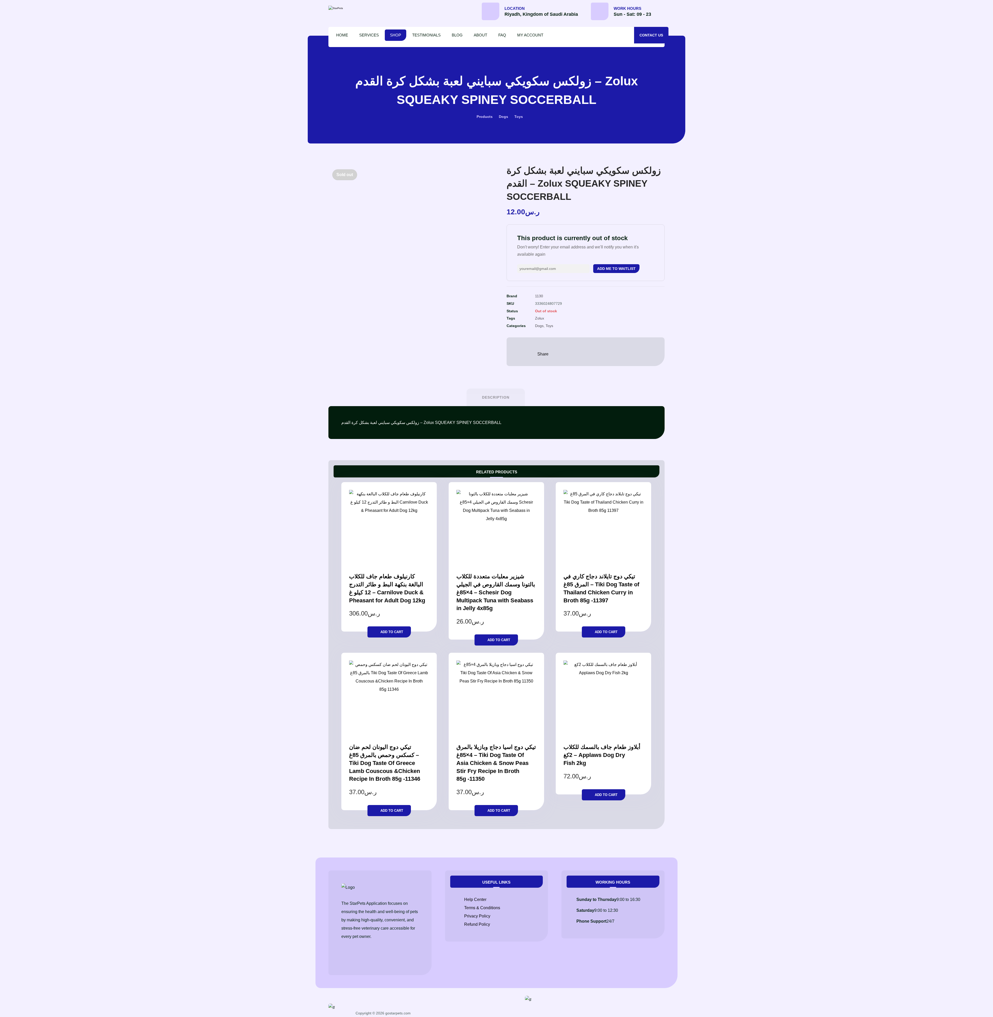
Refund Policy (477, 924)
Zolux (539, 318)
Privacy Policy (477, 916)
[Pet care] (350, 8)
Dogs (539, 326)
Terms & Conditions (482, 908)
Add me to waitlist (616, 269)
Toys (549, 326)
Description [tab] (495, 397)
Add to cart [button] (391, 632)
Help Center (475, 899)
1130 (539, 296)
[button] (664, 13)
